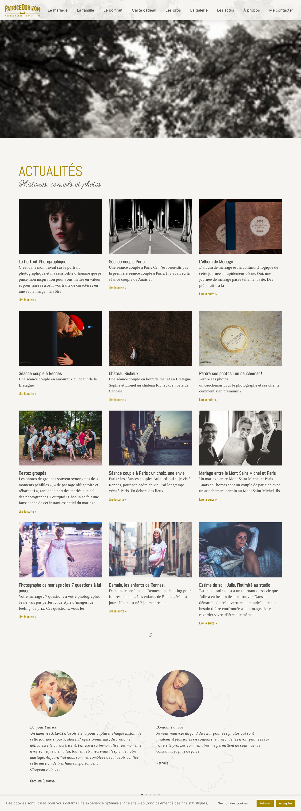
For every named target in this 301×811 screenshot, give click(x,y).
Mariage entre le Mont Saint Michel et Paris (237, 473)
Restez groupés (32, 473)
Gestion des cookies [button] (233, 803)
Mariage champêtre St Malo (133, 697)
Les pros (173, 10)
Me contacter (281, 10)
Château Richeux (123, 373)
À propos (251, 10)
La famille (85, 10)
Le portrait (113, 10)
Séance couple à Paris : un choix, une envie (147, 473)
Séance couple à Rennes (40, 373)
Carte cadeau (144, 10)
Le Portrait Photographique (42, 262)
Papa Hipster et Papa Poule (223, 697)
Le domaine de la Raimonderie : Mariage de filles (56, 699)
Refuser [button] (265, 803)
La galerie (199, 10)
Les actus (225, 10)
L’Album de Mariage (216, 262)
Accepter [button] (285, 803)
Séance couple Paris (127, 262)
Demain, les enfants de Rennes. (137, 585)
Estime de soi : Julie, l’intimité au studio (234, 585)
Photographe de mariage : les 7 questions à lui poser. (60, 588)
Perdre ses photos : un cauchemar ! (230, 373)
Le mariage (57, 10)
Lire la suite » (27, 299)
